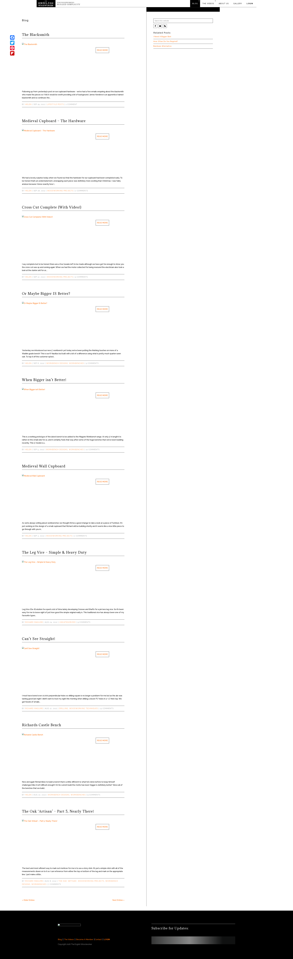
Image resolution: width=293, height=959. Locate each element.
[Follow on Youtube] (160, 26)
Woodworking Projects (60, 191)
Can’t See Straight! (38, 639)
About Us (224, 3)
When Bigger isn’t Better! (44, 380)
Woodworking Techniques (83, 708)
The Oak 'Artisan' (67, 881)
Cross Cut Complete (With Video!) (51, 207)
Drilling (63, 708)
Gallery (237, 3)
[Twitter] (12, 42)
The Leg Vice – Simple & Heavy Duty (54, 552)
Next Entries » (118, 900)
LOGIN (250, 3)
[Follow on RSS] (165, 26)
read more (102, 50)
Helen (28, 104)
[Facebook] (12, 37)
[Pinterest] (12, 48)
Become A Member (84, 939)
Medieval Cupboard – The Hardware (54, 121)
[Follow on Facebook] (155, 26)
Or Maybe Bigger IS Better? (46, 293)
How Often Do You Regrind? (165, 41)
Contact (98, 939)
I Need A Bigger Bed (162, 36)
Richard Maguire (34, 622)
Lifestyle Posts (55, 104)
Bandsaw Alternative (162, 46)
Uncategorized (67, 622)
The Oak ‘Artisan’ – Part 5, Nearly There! (58, 811)
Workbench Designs (57, 363)
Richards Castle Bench (41, 725)
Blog (195, 3)
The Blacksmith (35, 34)
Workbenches (76, 363)
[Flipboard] (12, 53)
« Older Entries (28, 900)
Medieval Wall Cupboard (43, 466)
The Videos (208, 3)
